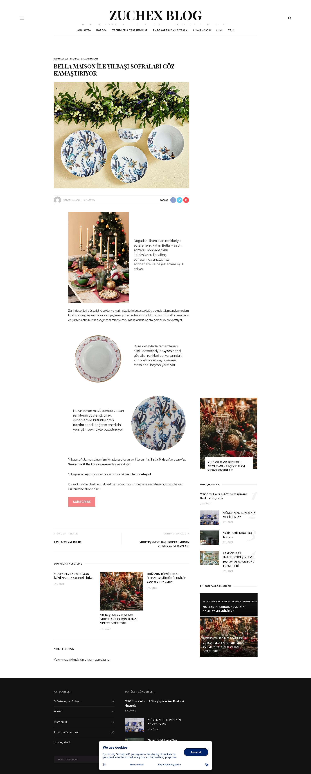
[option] (228, 437)
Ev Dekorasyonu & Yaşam (170, 30)
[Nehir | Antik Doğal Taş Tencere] (209, 537)
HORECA (101, 30)
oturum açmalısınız (97, 659)
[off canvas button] (22, 18)
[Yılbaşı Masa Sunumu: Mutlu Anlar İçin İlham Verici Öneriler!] (121, 591)
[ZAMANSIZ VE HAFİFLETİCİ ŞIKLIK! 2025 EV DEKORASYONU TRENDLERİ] (209, 557)
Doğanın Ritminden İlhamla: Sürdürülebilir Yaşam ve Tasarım (166, 578)
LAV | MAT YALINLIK (67, 542)
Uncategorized (84, 742)
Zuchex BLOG (155, 14)
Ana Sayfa (84, 30)
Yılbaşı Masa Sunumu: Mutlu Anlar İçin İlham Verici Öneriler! (119, 619)
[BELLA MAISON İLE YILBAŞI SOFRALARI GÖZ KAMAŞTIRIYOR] (121, 135)
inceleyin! (143, 474)
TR (229, 30)
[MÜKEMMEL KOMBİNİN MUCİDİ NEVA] (209, 517)
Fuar (219, 30)
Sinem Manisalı (71, 200)
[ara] (289, 18)
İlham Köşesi (202, 30)
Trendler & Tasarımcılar (130, 30)
